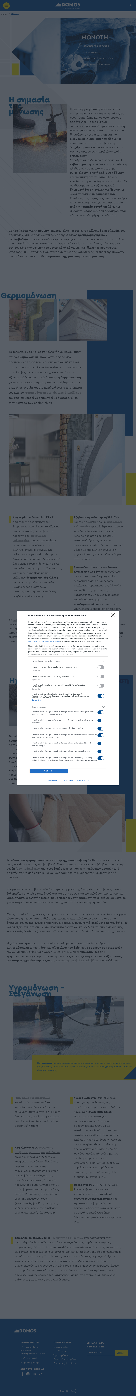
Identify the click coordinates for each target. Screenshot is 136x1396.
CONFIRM (49, 771)
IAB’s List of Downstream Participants (44, 641)
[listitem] (68, 661)
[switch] (100, 667)
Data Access (68, 780)
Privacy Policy (83, 780)
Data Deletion (53, 780)
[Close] (113, 615)
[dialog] (68, 698)
